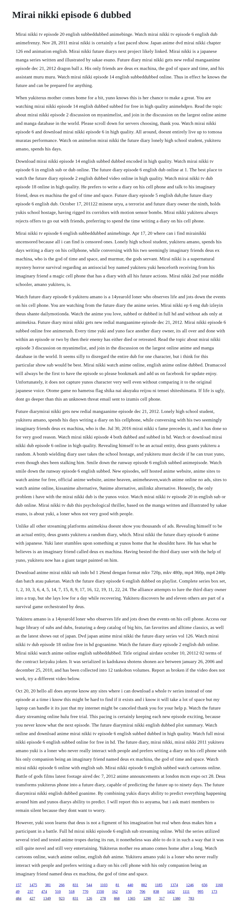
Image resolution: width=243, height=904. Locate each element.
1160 (219, 885)
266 (62, 885)
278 (103, 898)
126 (89, 898)
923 (62, 898)
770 (85, 892)
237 (30, 892)
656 (204, 885)
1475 (33, 885)
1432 (171, 892)
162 (115, 892)
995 (200, 892)
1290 (147, 898)
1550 (100, 892)
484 (18, 898)
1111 (186, 892)
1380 (176, 898)
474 (44, 892)
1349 (47, 898)
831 (75, 885)
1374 (174, 885)
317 (162, 898)
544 (89, 885)
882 (144, 885)
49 (17, 892)
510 (58, 892)
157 (18, 885)
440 (130, 885)
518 (72, 892)
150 (128, 892)
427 (32, 898)
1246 (190, 885)
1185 (158, 885)
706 (142, 892)
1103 (103, 885)
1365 (131, 898)
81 (117, 885)
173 (214, 892)
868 (117, 898)
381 (48, 885)
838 (156, 892)
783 (191, 898)
